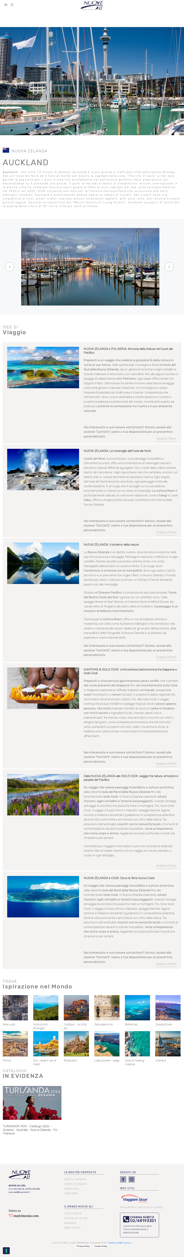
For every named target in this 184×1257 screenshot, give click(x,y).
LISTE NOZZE (73, 1213)
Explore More (166, 439)
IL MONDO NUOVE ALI (78, 1206)
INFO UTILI (127, 1188)
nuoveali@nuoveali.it (19, 1192)
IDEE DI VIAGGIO (75, 1179)
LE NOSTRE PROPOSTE (80, 1172)
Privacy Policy (83, 1246)
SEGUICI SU (128, 1172)
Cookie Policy (100, 1246)
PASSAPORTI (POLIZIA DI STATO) (141, 1207)
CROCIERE (71, 1193)
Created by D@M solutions (120, 1243)
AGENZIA (70, 1223)
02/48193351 (143, 1220)
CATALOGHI (71, 1188)
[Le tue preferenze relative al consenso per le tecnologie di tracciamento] (6, 1250)
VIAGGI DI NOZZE (75, 1184)
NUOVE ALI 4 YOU (76, 1218)
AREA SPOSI (72, 1227)
